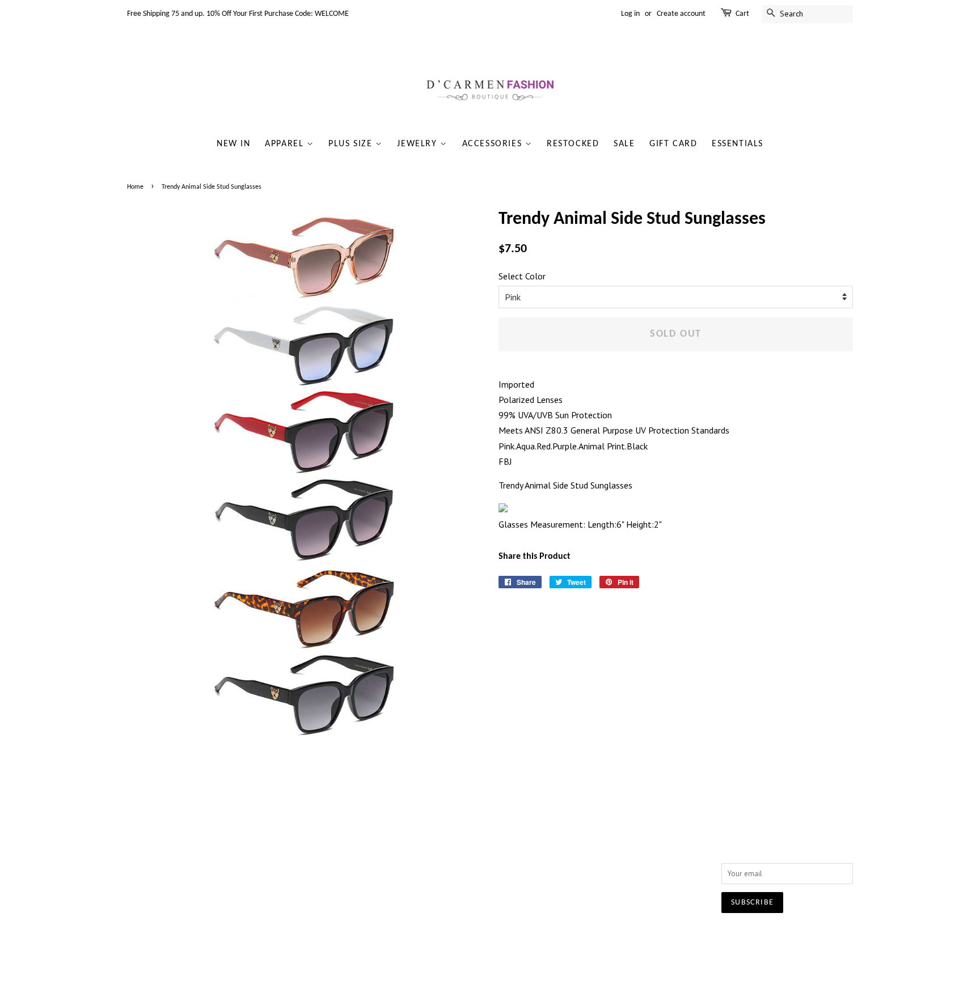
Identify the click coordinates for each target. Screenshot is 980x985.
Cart (742, 14)
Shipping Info (446, 838)
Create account (681, 14)
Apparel (286, 143)
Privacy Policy (298, 868)
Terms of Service (303, 882)
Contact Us (293, 852)
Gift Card (673, 143)
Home (135, 187)
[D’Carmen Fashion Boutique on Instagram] (600, 840)
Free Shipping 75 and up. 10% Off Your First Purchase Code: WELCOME (238, 14)
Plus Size (351, 143)
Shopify (620, 937)
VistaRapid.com (569, 937)
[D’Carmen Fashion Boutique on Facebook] (579, 840)
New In (234, 143)
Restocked (573, 143)
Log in (630, 14)
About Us (291, 838)
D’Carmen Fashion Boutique (454, 937)
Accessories (493, 143)
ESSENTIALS (737, 143)
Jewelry (418, 143)
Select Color (522, 276)
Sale (624, 143)
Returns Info (443, 852)
